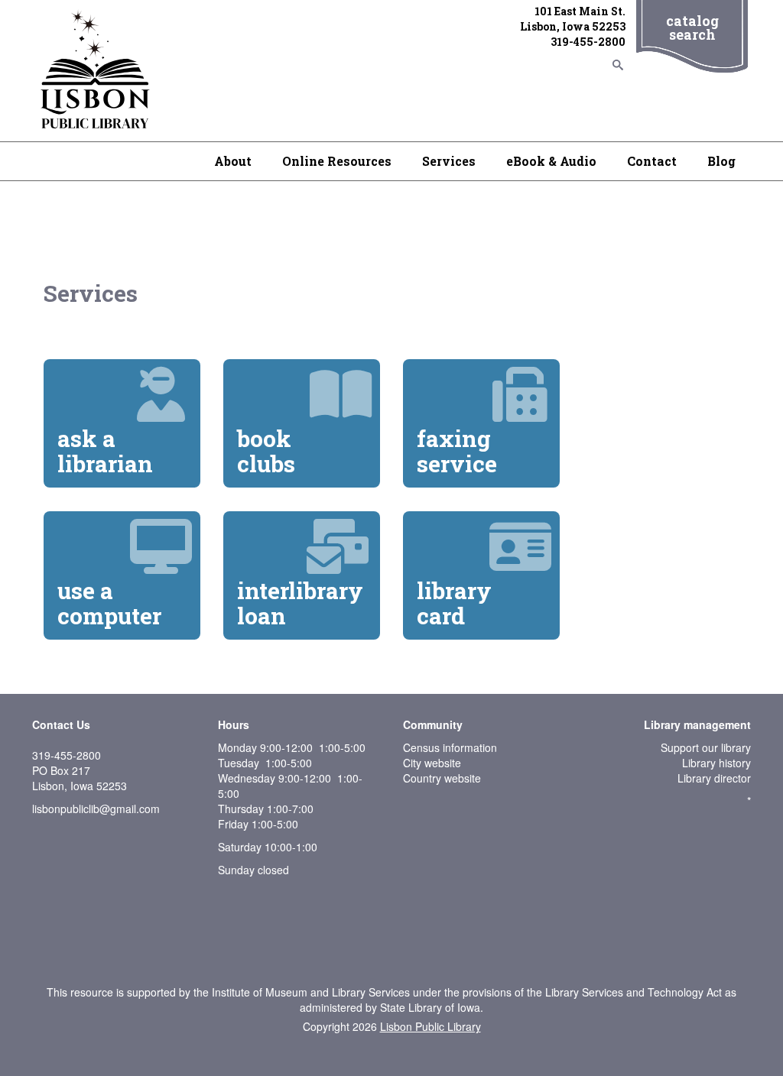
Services (449, 161)
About (233, 161)
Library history (716, 762)
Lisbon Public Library (430, 1026)
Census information (450, 747)
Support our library (706, 747)
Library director (714, 778)
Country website (442, 778)
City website (432, 762)
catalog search (692, 27)
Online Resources (337, 161)
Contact (652, 161)
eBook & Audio (551, 161)
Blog (721, 161)
